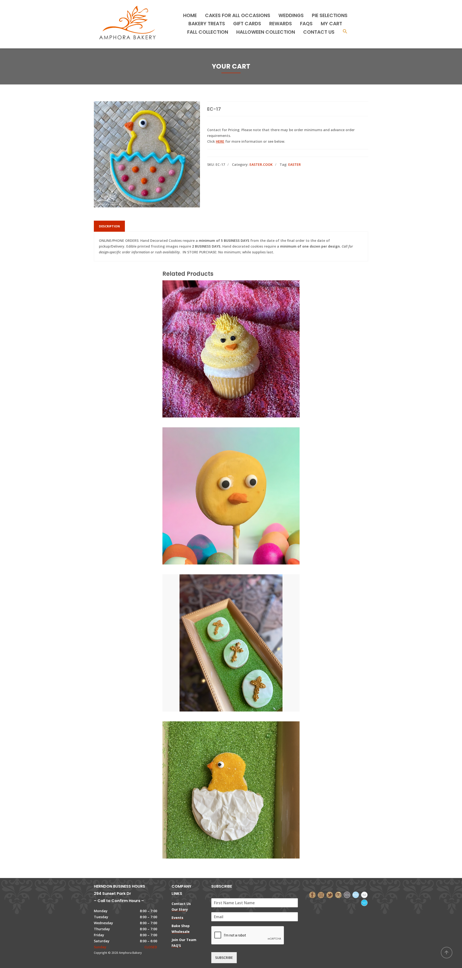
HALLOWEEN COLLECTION (265, 32)
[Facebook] (312, 894)
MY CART (331, 23)
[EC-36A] (223, 768)
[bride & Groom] (347, 894)
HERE (220, 141)
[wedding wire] (364, 902)
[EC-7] (223, 621)
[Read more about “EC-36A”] (239, 768)
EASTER (294, 164)
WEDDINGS (291, 15)
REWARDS (280, 23)
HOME (190, 15)
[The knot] (355, 894)
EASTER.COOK (261, 164)
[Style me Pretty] (364, 894)
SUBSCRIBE (224, 957)
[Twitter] (330, 894)
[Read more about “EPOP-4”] (239, 474)
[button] (345, 32)
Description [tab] (109, 226)
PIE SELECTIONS (329, 15)
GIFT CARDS (247, 23)
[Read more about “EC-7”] (239, 621)
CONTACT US (318, 32)
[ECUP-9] (223, 327)
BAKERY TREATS (206, 23)
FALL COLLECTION (207, 32)
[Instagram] (321, 894)
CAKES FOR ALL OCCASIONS (237, 15)
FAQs (306, 23)
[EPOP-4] (223, 474)
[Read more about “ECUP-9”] (239, 327)
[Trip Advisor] (338, 894)
